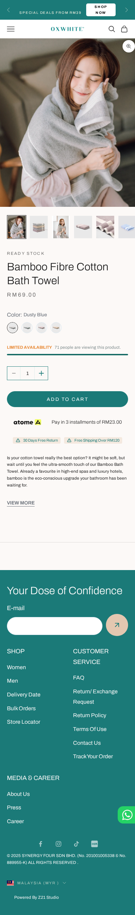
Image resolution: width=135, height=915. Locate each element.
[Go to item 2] (38, 227)
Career (15, 821)
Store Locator (23, 722)
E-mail (16, 608)
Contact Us (87, 743)
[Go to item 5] (105, 227)
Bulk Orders (21, 708)
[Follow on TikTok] (76, 843)
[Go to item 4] (83, 227)
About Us (18, 794)
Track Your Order (93, 756)
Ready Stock (26, 253)
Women (16, 667)
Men (12, 681)
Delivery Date (23, 694)
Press (14, 807)
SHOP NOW (100, 10)
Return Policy (89, 715)
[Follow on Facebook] (40, 843)
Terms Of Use (90, 729)
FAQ (78, 678)
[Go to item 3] (61, 227)
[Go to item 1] (16, 227)
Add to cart (68, 399)
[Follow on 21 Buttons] (94, 843)
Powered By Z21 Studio (36, 897)
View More (21, 502)
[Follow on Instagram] (58, 843)
